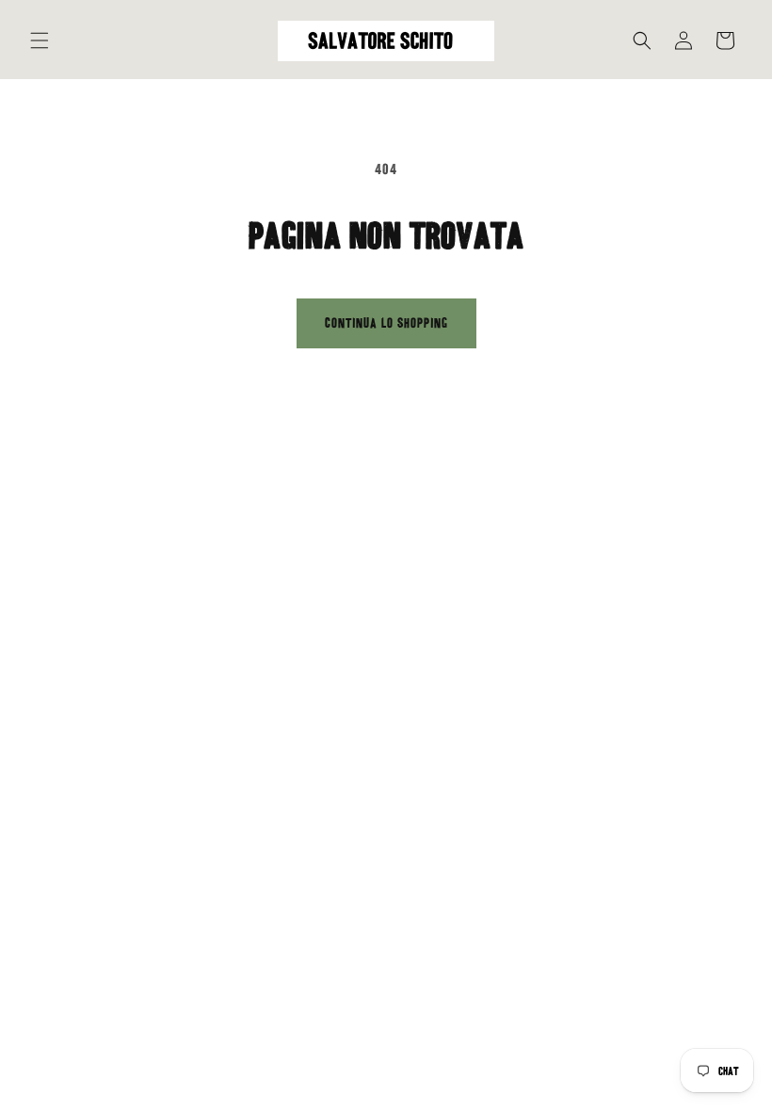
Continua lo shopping (386, 322)
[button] (39, 40)
